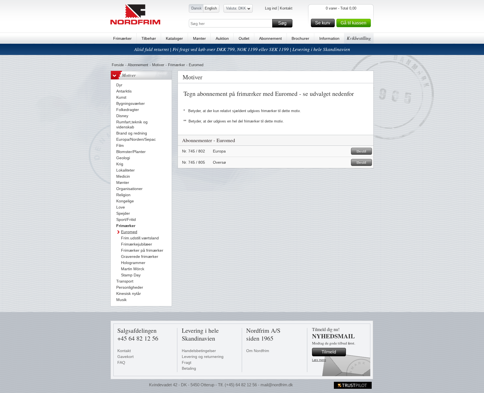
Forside (118, 65)
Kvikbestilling (359, 38)
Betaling (189, 368)
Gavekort (125, 356)
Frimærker (122, 38)
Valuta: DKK (236, 8)
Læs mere (319, 360)
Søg (282, 23)
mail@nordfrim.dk (276, 384)
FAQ (121, 362)
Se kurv (322, 22)
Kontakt (286, 8)
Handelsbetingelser (199, 350)
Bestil (361, 151)
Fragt (186, 362)
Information (329, 38)
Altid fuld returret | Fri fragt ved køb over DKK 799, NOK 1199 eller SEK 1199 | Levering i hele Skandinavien (242, 49)
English (211, 8)
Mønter (199, 38)
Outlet (244, 38)
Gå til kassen (353, 22)
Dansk (196, 8)
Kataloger (174, 38)
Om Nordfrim (257, 350)
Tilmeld (329, 352)
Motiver (158, 65)
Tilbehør (148, 38)
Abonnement (270, 38)
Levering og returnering (203, 356)
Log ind (271, 8)
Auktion (222, 38)
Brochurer (300, 38)
